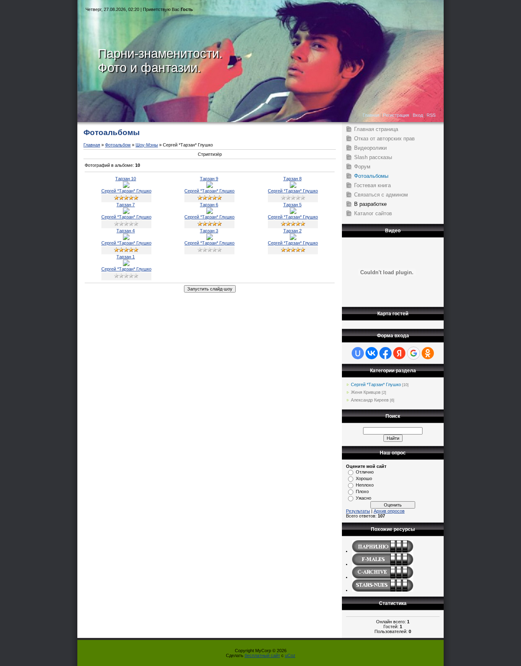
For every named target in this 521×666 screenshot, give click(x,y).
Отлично (365, 471)
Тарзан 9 (209, 178)
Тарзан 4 (125, 230)
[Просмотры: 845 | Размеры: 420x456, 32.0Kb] (126, 238)
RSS (431, 115)
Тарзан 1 (125, 256)
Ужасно (363, 498)
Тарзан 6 (209, 204)
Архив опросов (389, 511)
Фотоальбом (118, 144)
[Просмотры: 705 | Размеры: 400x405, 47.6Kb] (293, 212)
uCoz (290, 655)
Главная (371, 115)
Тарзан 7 (125, 204)
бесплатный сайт (262, 655)
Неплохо (365, 485)
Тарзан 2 (292, 230)
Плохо (362, 491)
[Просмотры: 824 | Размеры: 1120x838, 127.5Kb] (293, 186)
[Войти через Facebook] (385, 353)
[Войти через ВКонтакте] (372, 353)
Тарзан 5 (292, 204)
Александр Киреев (370, 399)
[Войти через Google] (413, 353)
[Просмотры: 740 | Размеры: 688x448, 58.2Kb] (126, 264)
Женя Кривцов (366, 392)
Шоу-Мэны (147, 144)
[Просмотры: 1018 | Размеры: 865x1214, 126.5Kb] (126, 186)
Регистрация (396, 115)
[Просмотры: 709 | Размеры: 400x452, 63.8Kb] (126, 212)
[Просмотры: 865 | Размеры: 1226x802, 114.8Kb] (209, 186)
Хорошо (364, 478)
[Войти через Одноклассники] (428, 353)
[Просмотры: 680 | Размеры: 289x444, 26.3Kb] (293, 238)
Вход (418, 115)
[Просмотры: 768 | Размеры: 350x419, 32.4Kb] (209, 238)
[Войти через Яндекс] (399, 353)
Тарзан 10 (125, 178)
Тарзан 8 (292, 178)
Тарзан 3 (209, 230)
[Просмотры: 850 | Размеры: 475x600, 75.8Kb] (209, 212)
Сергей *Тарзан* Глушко (126, 190)
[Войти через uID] (358, 353)
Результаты (358, 511)
